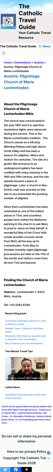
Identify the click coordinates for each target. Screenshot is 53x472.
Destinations (23, 62)
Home (8, 62)
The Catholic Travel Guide (30, 16)
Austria (38, 62)
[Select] (26, 379)
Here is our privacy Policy (26, 451)
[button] (3, 53)
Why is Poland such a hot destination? (24, 343)
